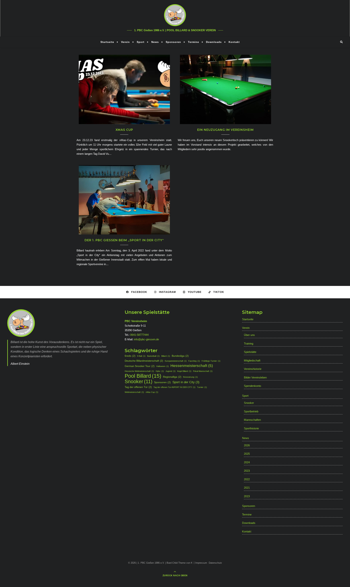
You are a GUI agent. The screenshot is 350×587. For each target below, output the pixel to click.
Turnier (202, 387)
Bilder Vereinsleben (255, 377)
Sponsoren (173, 42)
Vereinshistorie (252, 368)
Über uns (249, 334)
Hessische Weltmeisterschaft (139, 371)
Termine (193, 42)
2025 (247, 453)
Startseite (107, 42)
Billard (165, 356)
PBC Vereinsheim (136, 321)
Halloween (162, 366)
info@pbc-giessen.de (146, 339)
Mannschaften (252, 419)
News (155, 42)
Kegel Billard (184, 371)
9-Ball (141, 356)
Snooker (138, 381)
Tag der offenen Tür (138, 387)
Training (248, 343)
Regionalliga (172, 376)
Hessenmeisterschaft (191, 365)
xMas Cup (124, 130)
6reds (130, 355)
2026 (247, 445)
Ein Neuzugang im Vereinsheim (225, 130)
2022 (247, 479)
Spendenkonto (252, 385)
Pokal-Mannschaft (203, 371)
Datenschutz (215, 562)
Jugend (171, 371)
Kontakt (234, 42)
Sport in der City (185, 382)
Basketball (153, 356)
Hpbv (160, 371)
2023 (247, 470)
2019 (247, 496)
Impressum (201, 562)
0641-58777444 (139, 334)
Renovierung (190, 377)
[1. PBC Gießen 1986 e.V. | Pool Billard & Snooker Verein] (175, 15)
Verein (125, 42)
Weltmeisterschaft (134, 392)
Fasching (194, 361)
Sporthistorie (251, 428)
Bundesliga (180, 355)
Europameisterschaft (176, 361)
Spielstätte (250, 351)
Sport (140, 42)
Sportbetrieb (251, 411)
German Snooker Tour (140, 366)
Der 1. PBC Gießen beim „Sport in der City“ (124, 240)
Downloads (214, 42)
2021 (247, 487)
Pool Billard (143, 376)
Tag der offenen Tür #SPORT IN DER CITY (174, 387)
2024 (247, 462)
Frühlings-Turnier (211, 361)
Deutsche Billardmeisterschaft (144, 360)
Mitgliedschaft (252, 360)
